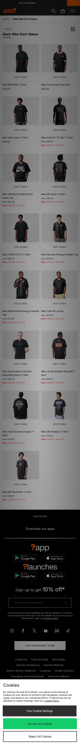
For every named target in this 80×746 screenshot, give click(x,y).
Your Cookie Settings (39, 710)
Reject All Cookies (40, 736)
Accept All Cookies (40, 723)
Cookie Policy (51, 700)
